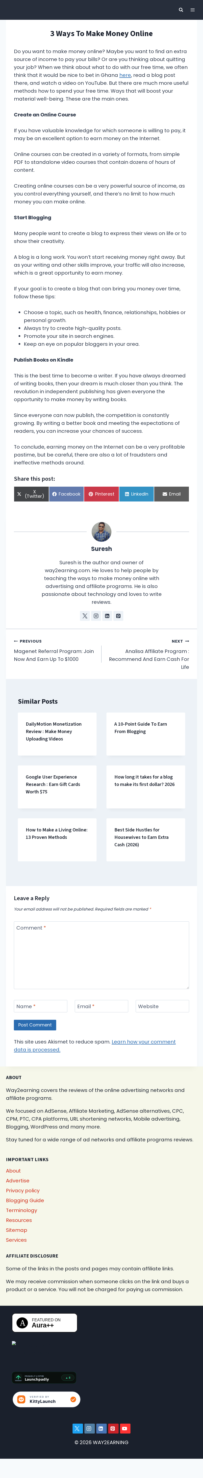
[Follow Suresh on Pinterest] (118, 616)
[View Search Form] (181, 9)
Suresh (101, 549)
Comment (31, 928)
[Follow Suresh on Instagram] (96, 616)
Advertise (17, 1180)
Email (86, 1006)
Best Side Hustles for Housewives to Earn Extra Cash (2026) (141, 837)
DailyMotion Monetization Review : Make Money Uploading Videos (54, 731)
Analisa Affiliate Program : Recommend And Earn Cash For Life (149, 654)
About (13, 1170)
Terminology (21, 1210)
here (125, 75)
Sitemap (16, 1230)
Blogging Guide (25, 1200)
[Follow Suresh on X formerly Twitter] (85, 616)
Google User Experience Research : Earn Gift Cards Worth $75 (53, 784)
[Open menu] (192, 10)
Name (26, 1006)
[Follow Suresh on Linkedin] (107, 616)
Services (16, 1240)
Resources (19, 1220)
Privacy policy (23, 1190)
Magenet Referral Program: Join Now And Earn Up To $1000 (54, 650)
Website (148, 1006)
